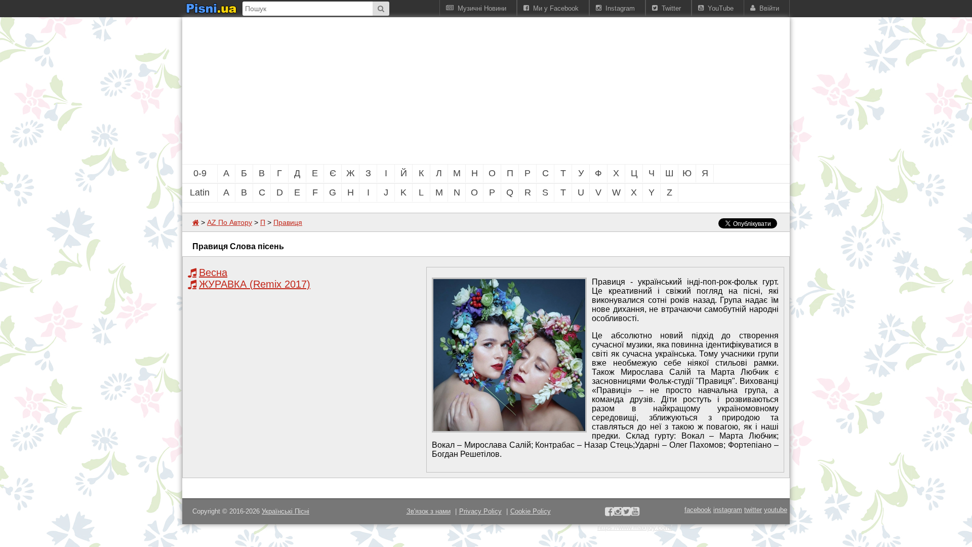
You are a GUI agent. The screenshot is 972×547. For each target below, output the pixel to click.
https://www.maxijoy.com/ (634, 527)
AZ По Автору (229, 222)
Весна (213, 272)
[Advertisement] (430, 91)
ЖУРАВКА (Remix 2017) (254, 284)
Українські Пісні (285, 511)
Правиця (287, 222)
